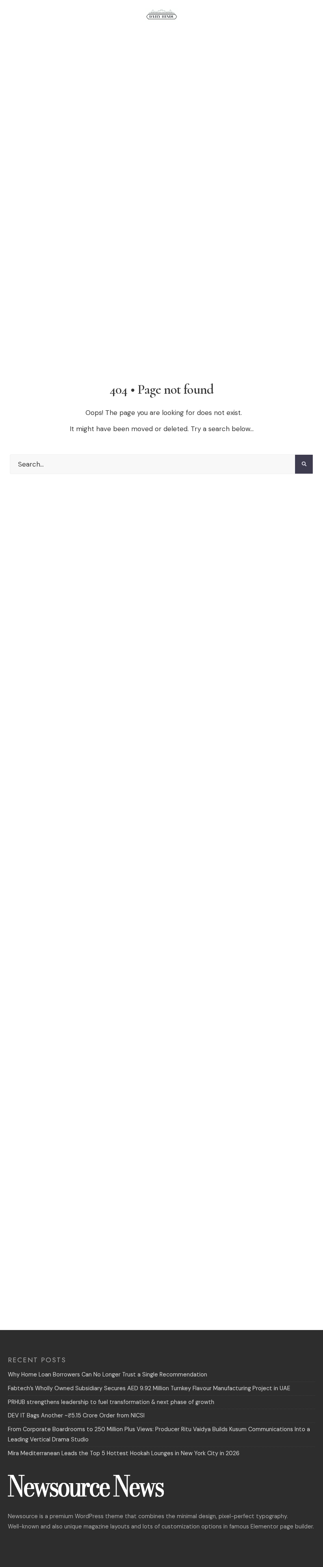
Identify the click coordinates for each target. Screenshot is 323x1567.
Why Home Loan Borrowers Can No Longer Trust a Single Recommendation (107, 1374)
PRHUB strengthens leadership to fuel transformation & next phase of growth (111, 1402)
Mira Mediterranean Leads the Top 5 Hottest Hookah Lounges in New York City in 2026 (123, 1453)
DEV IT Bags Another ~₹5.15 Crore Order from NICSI (76, 1415)
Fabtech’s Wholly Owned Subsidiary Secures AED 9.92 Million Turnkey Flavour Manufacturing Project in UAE (149, 1388)
